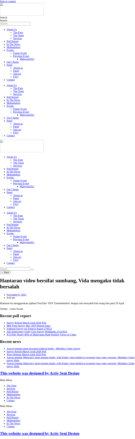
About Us (12, 29)
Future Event (20, 53)
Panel (9, 65)
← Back (5, 272)
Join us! (17, 73)
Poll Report (12, 41)
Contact (11, 79)
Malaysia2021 (27, 59)
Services (17, 38)
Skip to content (8, 1)
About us (18, 68)
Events (10, 50)
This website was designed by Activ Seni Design (39, 373)
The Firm (18, 32)
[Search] (32, 269)
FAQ (15, 76)
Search (3, 17)
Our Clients (13, 62)
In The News (13, 44)
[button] (67, 380)
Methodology (14, 47)
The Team (18, 35)
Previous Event (21, 56)
